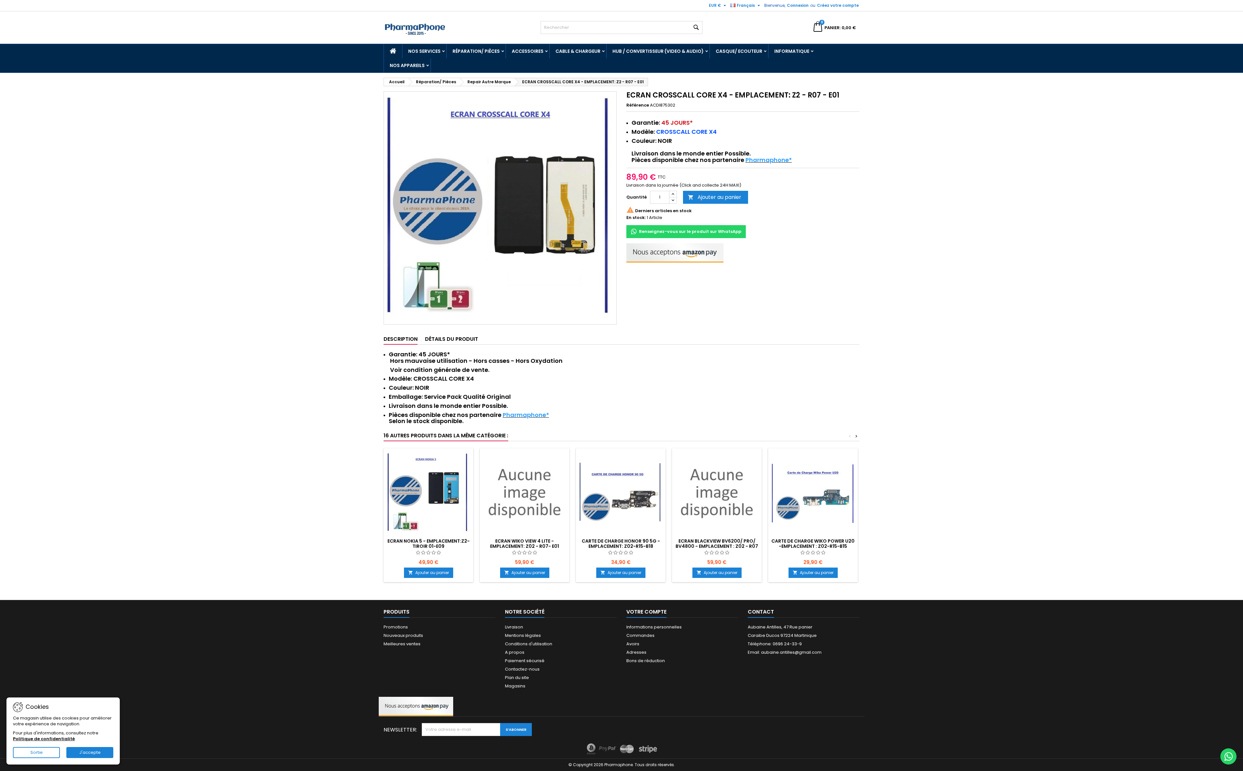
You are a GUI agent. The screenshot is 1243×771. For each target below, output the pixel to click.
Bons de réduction (645, 661)
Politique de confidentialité (44, 739)
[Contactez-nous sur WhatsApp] (1228, 756)
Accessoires (527, 51)
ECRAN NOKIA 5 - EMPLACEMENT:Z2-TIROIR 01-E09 (428, 543)
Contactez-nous (522, 669)
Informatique (791, 51)
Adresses (636, 652)
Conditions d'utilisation (528, 644)
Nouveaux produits (403, 635)
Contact (761, 612)
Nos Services (424, 51)
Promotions (396, 627)
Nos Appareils (407, 65)
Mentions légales (523, 635)
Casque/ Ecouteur (739, 51)
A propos (514, 652)
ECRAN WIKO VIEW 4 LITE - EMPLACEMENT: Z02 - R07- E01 (524, 543)
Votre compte (646, 612)
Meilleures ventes (402, 644)
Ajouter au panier (714, 197)
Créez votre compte (838, 5)
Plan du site (517, 677)
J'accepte (90, 752)
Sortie (36, 752)
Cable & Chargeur (577, 51)
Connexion (798, 5)
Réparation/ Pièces (476, 51)
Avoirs (632, 644)
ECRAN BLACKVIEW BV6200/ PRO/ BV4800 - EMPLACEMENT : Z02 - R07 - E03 (717, 546)
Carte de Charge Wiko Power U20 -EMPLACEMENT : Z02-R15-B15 (813, 543)
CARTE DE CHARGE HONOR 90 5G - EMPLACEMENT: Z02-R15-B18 (621, 543)
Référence (637, 105)
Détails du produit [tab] (451, 339)
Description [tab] (401, 339)
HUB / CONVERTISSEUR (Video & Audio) (658, 51)
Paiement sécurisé (524, 661)
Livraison (514, 627)
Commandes (640, 635)
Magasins (515, 686)
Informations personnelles (654, 627)
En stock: (636, 218)
